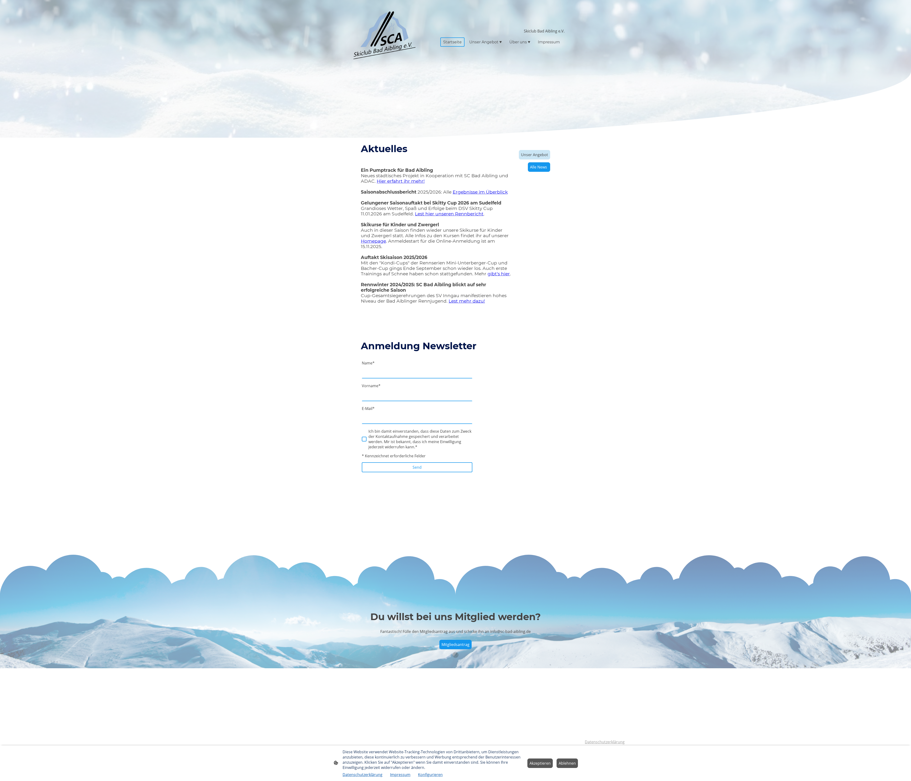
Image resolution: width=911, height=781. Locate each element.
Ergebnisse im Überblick (480, 192)
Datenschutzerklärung (605, 742)
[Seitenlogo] (382, 36)
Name (368, 363)
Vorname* (371, 385)
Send (417, 467)
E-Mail (368, 408)
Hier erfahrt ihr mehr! (401, 181)
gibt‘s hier (499, 274)
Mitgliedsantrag (455, 644)
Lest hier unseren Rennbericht (449, 214)
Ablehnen (567, 763)
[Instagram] (455, 655)
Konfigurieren (430, 774)
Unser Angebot (534, 154)
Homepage (373, 241)
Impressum (400, 774)
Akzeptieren (540, 763)
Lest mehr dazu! (467, 301)
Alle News (539, 167)
